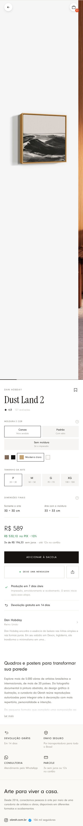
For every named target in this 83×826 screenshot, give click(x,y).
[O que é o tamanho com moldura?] (77, 498)
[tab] (8, 379)
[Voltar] (8, 7)
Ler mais (9, 716)
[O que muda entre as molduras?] (77, 421)
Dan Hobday (13, 390)
